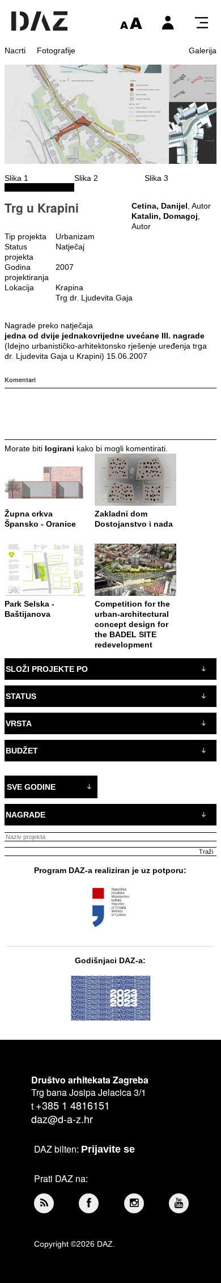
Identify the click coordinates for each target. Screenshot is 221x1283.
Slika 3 (156, 178)
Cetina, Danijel (159, 205)
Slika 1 (16, 178)
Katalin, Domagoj (164, 216)
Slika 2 (86, 178)
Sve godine (31, 786)
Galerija (202, 50)
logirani (59, 448)
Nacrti (15, 50)
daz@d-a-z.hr (62, 1118)
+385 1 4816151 (73, 1105)
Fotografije (56, 50)
